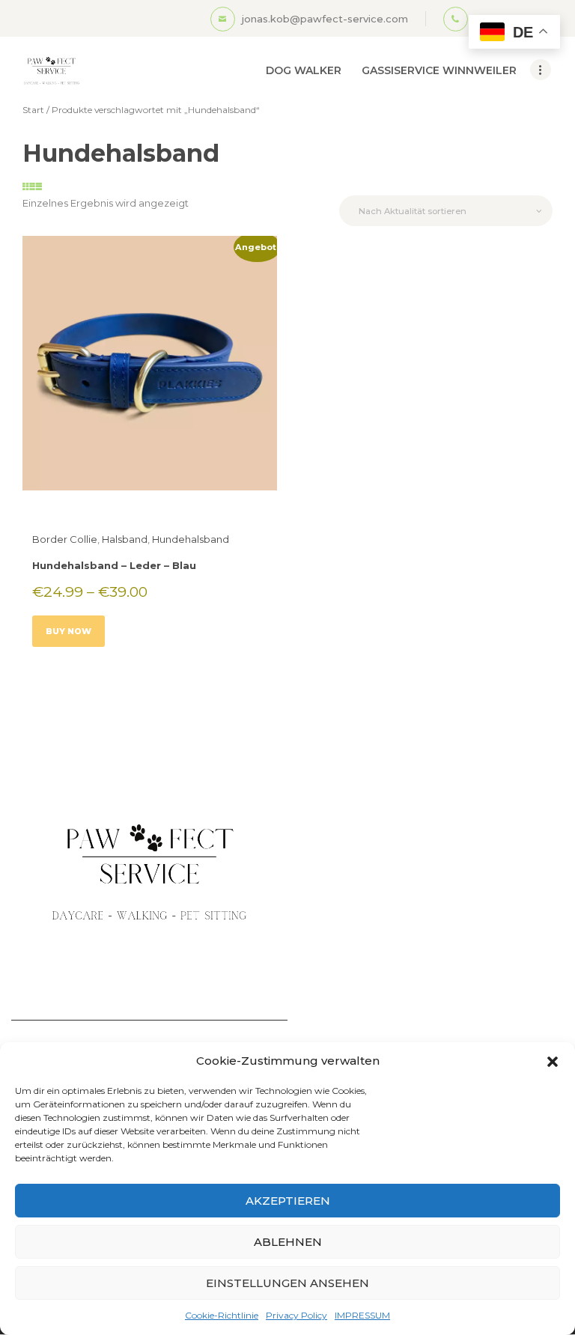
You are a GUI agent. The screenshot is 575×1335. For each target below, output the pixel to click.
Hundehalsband (190, 539)
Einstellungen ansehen (287, 1283)
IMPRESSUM (362, 1315)
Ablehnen (288, 1242)
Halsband (124, 539)
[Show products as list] (37, 186)
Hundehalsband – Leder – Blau (114, 565)
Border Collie (64, 539)
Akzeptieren (288, 1200)
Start (33, 109)
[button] (552, 1061)
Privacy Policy (296, 1315)
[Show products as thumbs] (27, 186)
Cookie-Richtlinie (221, 1315)
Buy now (68, 631)
